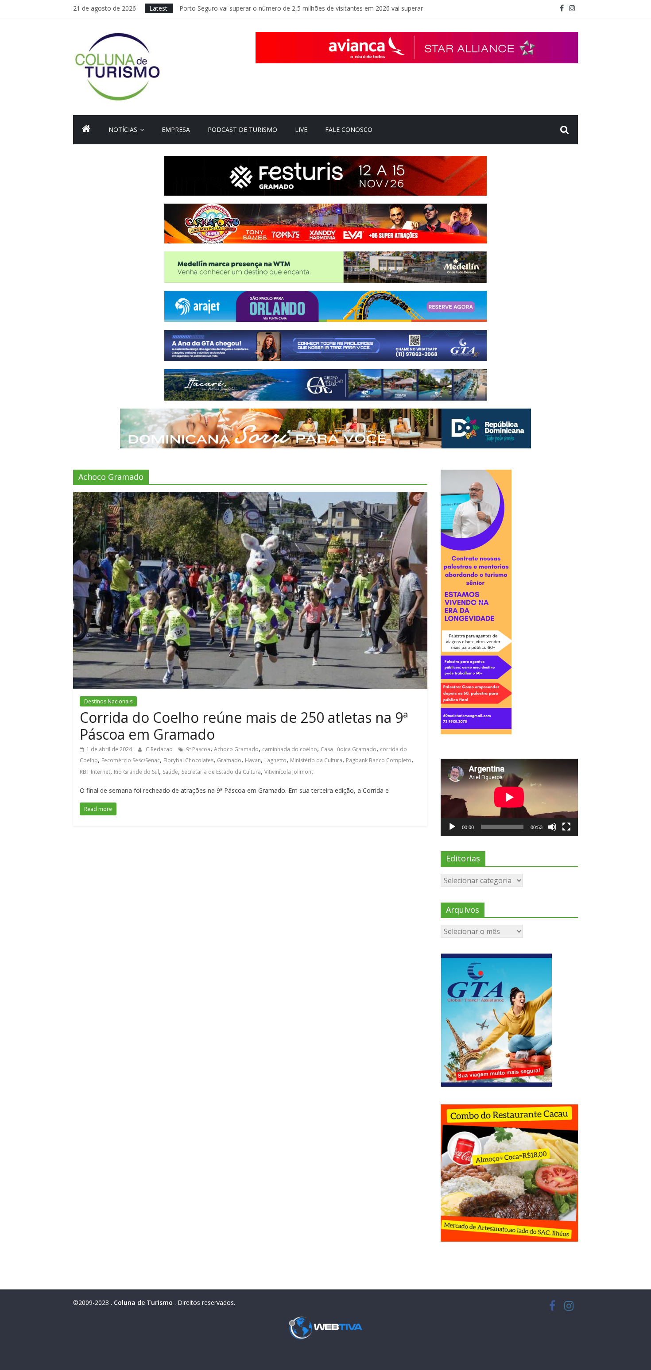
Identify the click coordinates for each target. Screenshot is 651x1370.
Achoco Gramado (236, 749)
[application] (509, 797)
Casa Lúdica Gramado (348, 749)
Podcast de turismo (242, 129)
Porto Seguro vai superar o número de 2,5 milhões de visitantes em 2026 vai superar (301, 8)
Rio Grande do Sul (136, 772)
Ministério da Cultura (316, 760)
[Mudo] (552, 826)
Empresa (176, 129)
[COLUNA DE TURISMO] (86, 129)
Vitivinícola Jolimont (288, 772)
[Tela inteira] (566, 826)
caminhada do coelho (289, 749)
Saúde (170, 772)
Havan (253, 760)
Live (301, 129)
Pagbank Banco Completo (378, 760)
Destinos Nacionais (108, 701)
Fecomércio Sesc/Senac (130, 760)
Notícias (122, 129)
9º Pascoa (198, 749)
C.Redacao (160, 749)
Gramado (229, 760)
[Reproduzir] (452, 826)
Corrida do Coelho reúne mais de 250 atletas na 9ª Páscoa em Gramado (244, 726)
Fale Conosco (348, 129)
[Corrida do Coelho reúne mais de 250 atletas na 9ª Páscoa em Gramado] (250, 497)
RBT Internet (95, 772)
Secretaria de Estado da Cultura (221, 772)
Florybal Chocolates (188, 760)
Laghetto (275, 760)
